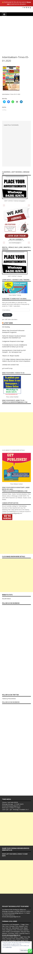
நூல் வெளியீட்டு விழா (7, 368)
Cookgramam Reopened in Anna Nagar (13, 341)
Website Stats (7, 595)
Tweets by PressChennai (9, 698)
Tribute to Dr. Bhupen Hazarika (10, 356)
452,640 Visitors (6, 598)
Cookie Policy (8, 947)
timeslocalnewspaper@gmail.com (11, 806)
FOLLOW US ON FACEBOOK (10, 603)
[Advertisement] (16, 36)
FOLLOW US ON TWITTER (10, 695)
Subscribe (7, 315)
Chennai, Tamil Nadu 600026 (10, 802)
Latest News (8, 323)
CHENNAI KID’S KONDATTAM (10, 365)
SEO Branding (6, 327)
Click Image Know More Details (13, 556)
